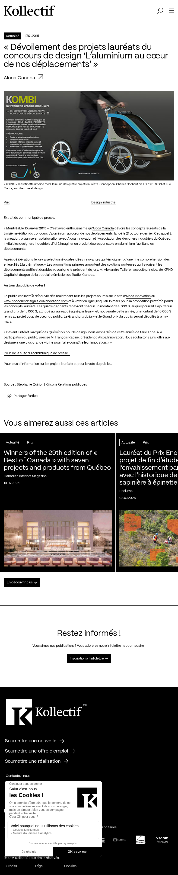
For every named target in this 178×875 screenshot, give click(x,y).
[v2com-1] (162, 840)
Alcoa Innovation (79, 238)
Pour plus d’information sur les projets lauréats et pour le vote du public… (58, 364)
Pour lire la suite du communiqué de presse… (37, 353)
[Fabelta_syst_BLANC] (120, 840)
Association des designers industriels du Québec (134, 238)
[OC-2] (141, 840)
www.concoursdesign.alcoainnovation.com (36, 301)
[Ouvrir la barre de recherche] (160, 11)
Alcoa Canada (103, 228)
